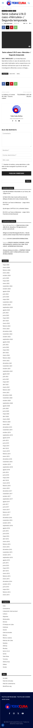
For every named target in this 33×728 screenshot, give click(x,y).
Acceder (5, 678)
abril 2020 (6, 416)
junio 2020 (6, 411)
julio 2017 (6, 504)
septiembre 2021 (8, 371)
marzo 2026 (6, 267)
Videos (10, 10)
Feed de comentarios (9, 683)
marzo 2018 (6, 483)
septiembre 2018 (8, 467)
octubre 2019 (7, 432)
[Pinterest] (11, 27)
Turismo (5, 659)
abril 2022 (6, 352)
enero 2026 (6, 273)
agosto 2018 (6, 469)
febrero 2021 (6, 390)
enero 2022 (6, 360)
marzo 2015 (6, 573)
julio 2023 (6, 312)
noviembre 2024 (7, 286)
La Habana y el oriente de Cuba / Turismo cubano (8, 96)
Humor (5, 630)
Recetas (5, 648)
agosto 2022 (6, 342)
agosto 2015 (6, 560)
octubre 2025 (7, 275)
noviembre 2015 (7, 552)
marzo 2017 (6, 509)
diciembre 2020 (7, 395)
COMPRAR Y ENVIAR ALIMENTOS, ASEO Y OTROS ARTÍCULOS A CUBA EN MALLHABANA (16, 252)
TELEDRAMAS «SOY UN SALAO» (24, 95)
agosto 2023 (6, 310)
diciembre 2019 (7, 427)
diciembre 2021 (7, 363)
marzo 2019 (6, 451)
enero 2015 (6, 579)
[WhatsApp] (15, 27)
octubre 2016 (7, 523)
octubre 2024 (7, 289)
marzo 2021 (6, 387)
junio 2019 (6, 443)
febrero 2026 (6, 270)
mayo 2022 (6, 350)
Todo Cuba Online (8, 23)
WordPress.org (7, 686)
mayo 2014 (6, 589)
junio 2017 (6, 507)
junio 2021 (6, 379)
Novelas (5, 643)
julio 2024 (6, 294)
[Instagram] (14, 713)
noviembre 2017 (7, 493)
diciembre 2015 (7, 549)
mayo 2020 (6, 414)
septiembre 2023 (8, 307)
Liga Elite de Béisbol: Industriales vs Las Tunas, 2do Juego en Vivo (17, 192)
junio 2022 (6, 347)
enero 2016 (6, 547)
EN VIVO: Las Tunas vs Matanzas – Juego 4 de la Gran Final (16, 203)
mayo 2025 (6, 281)
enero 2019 (6, 456)
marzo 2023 (6, 323)
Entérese (5, 627)
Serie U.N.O (12, 73)
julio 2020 (6, 408)
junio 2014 (6, 587)
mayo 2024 (6, 299)
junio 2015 (6, 565)
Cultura (5, 614)
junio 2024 (6, 297)
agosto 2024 (6, 291)
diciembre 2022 (7, 331)
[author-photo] (16, 113)
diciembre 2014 (7, 581)
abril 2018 (6, 480)
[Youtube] (19, 121)
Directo (5, 622)
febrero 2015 (6, 576)
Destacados (9, 8)
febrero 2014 (6, 592)
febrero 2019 (6, 454)
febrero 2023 (6, 326)
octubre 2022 (7, 336)
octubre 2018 (7, 464)
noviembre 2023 (7, 302)
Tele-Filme (6, 656)
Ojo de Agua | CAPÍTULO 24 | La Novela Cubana (16, 208)
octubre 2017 (7, 496)
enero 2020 (6, 424)
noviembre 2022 (7, 334)
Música (5, 635)
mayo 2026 (6, 265)
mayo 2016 (6, 536)
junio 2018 (6, 475)
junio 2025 (6, 278)
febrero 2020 (6, 422)
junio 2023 (6, 315)
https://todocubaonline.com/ (16, 118)
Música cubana (7, 638)
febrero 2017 (6, 512)
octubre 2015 (7, 555)
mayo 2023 (6, 318)
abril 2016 (6, 539)
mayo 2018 (6, 477)
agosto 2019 (6, 438)
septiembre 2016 (8, 525)
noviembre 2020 (7, 398)
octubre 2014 (7, 584)
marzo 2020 (6, 419)
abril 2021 (6, 384)
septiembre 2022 (8, 339)
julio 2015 (6, 563)
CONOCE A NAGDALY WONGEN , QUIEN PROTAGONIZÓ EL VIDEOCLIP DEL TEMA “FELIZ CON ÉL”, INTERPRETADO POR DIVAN (16, 244)
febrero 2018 (6, 485)
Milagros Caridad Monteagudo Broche (13, 233)
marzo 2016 (6, 541)
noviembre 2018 (7, 461)
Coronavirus (6, 608)
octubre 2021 (7, 368)
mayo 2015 (6, 568)
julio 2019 (6, 440)
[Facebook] (3, 27)
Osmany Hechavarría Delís (10, 250)
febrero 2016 (6, 544)
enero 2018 (6, 488)
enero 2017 (6, 515)
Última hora (6, 662)
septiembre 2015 (8, 557)
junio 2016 (6, 533)
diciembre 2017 (7, 491)
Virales (5, 667)
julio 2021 (6, 376)
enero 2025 (6, 283)
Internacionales (7, 632)
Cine (4, 606)
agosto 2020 (6, 406)
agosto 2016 (6, 528)
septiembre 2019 (8, 435)
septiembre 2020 (8, 403)
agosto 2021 (6, 374)
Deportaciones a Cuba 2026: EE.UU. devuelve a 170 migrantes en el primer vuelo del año (15, 227)
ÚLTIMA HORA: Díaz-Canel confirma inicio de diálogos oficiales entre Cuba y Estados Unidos (15, 198)
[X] (7, 27)
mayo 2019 (6, 446)
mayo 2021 (6, 382)
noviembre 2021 (7, 366)
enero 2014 (6, 595)
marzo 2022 (6, 355)
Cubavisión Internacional (10, 611)
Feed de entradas (8, 681)
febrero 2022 (6, 358)
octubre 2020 (7, 400)
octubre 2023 (7, 305)
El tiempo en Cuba (8, 624)
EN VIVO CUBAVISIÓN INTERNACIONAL (17, 238)
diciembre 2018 (7, 459)
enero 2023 (6, 328)
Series (14, 10)
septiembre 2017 (8, 499)
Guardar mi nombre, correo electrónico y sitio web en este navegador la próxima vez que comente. (15, 166)
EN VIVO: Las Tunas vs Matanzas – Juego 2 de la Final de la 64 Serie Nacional (16, 213)
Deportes (5, 616)
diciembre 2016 (7, 517)
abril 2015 (6, 571)
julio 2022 (6, 344)
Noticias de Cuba (8, 640)
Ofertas (5, 646)
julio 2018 (6, 472)
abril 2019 (6, 448)
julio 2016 (6, 531)
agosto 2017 (6, 501)
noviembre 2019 (7, 430)
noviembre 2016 (7, 520)
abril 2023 (6, 320)
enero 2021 (6, 392)
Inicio (3, 8)
